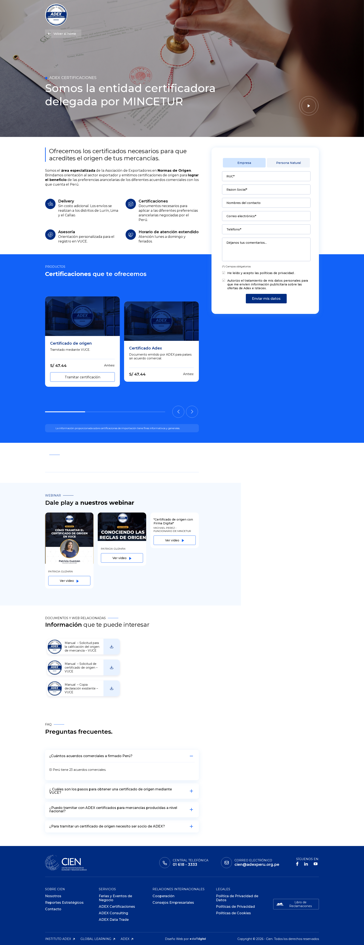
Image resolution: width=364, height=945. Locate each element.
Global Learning (96, 939)
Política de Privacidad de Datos (237, 898)
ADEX (125, 939)
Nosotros (53, 896)
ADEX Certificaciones (117, 907)
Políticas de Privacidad (235, 907)
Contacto (53, 909)
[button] (178, 412)
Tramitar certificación (82, 377)
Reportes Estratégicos (64, 903)
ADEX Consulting (113, 913)
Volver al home (65, 34)
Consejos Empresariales (173, 903)
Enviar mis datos (266, 299)
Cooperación (163, 896)
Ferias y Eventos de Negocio (115, 898)
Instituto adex (58, 939)
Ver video (67, 581)
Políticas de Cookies (233, 913)
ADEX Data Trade (114, 920)
